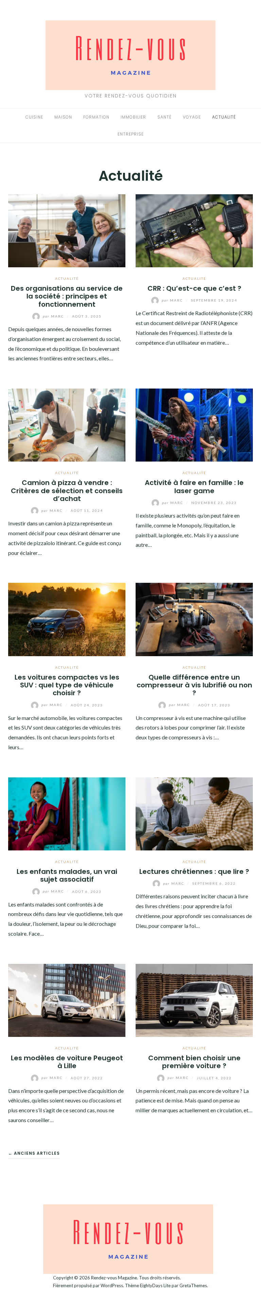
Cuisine (34, 117)
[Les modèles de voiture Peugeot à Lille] (66, 999)
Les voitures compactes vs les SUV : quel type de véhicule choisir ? (67, 685)
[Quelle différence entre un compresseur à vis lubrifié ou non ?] (194, 618)
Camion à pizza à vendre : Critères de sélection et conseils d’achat (67, 490)
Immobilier (133, 117)
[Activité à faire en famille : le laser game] (194, 424)
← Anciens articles (34, 1153)
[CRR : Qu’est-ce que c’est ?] (194, 230)
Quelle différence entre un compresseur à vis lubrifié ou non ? (194, 685)
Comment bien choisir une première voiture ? (194, 1062)
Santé (164, 117)
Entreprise (131, 134)
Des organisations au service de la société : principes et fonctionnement (67, 296)
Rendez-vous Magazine (114, 1277)
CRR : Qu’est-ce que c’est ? (194, 288)
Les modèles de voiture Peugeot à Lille (67, 1062)
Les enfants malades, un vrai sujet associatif (67, 875)
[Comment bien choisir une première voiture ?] (194, 999)
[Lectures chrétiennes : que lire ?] (194, 813)
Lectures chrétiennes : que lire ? (194, 871)
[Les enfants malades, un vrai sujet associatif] (66, 813)
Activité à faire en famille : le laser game (194, 486)
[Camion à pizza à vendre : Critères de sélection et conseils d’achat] (66, 424)
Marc (54, 316)
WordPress (112, 1285)
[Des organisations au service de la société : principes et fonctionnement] (66, 230)
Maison (63, 117)
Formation (96, 117)
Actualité (224, 117)
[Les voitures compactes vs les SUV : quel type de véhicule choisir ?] (66, 618)
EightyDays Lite (155, 1285)
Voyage (192, 117)
